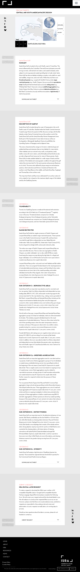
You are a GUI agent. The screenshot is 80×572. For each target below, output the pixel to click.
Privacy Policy (6, 562)
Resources (7, 550)
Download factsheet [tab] (29, 99)
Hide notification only (63, 568)
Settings (73, 568)
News (5, 553)
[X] (5, 21)
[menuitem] (76, 3)
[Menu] (76, 3)
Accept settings (52, 568)
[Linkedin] (5, 18)
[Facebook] (4, 24)
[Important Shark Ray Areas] (7, 3)
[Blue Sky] (5, 30)
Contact (6, 557)
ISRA (4, 547)
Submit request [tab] (27, 520)
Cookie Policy (6, 564)
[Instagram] (5, 27)
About (5, 544)
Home (5, 541)
